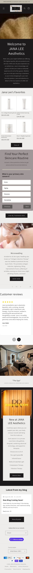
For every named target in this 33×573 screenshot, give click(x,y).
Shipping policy (26, 569)
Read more (6, 511)
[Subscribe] (26, 533)
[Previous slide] (12, 287)
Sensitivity (7, 200)
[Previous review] (14, 339)
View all (16, 145)
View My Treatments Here (16, 215)
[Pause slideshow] (31, 287)
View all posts (16, 519)
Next (27, 206)
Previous (7, 206)
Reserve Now (16, 475)
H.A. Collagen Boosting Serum (8, 112)
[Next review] (19, 339)
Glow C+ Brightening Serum (23, 136)
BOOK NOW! (16, 279)
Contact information (23, 566)
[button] (4, 8)
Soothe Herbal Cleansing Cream (23, 113)
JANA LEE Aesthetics (15, 564)
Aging (6, 188)
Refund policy (13, 566)
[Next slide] (21, 287)
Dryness (7, 194)
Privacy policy (8, 569)
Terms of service (17, 569)
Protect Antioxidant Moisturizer (6, 136)
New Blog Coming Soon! (13, 500)
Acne (6, 182)
